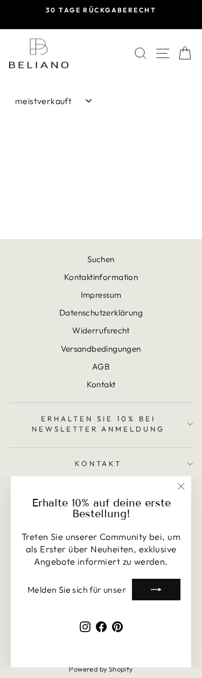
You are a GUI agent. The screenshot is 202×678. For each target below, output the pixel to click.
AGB (101, 366)
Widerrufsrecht (101, 330)
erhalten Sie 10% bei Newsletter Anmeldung (98, 423)
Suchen (100, 259)
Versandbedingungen (101, 349)
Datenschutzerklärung (101, 312)
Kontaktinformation (101, 277)
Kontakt (101, 384)
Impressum (101, 295)
